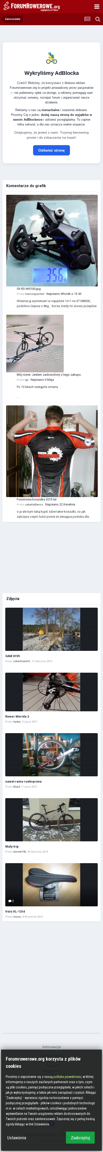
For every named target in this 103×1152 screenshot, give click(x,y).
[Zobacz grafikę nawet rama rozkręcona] (51, 754)
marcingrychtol (34, 294)
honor (17, 916)
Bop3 (16, 786)
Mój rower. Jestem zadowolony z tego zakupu (49, 374)
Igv (27, 379)
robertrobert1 (21, 661)
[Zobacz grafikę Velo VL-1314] (51, 884)
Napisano (63, 294)
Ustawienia (16, 1137)
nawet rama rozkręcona (23, 781)
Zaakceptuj (80, 1137)
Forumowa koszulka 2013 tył (37, 499)
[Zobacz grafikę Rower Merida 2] (51, 692)
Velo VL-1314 (15, 911)
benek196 (19, 851)
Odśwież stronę (51, 150)
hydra (16, 721)
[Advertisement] (51, 557)
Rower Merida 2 (17, 716)
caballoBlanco (34, 504)
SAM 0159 (12, 656)
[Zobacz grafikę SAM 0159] (51, 629)
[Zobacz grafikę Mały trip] (51, 819)
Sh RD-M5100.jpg (29, 289)
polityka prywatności (67, 1077)
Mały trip (12, 846)
